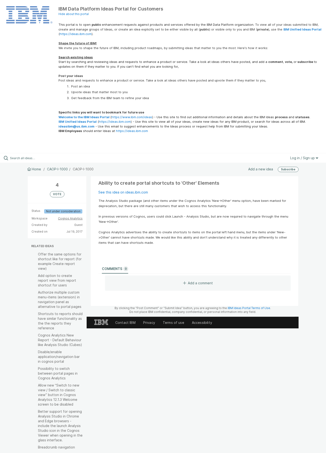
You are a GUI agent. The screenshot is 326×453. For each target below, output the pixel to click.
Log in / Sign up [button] (303, 158)
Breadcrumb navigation (56, 447)
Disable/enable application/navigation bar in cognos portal (59, 356)
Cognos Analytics (70, 218)
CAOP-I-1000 (57, 169)
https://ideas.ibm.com (76, 34)
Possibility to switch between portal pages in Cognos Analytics (58, 373)
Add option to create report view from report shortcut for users (57, 280)
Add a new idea (260, 169)
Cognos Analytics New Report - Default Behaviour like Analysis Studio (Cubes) (60, 340)
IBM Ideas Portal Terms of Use (249, 308)
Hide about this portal (73, 14)
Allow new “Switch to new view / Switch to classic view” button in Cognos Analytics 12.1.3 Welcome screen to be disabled (58, 394)
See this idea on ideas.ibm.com (123, 192)
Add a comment (200, 283)
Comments (114, 269)
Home (36, 169)
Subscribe (288, 169)
